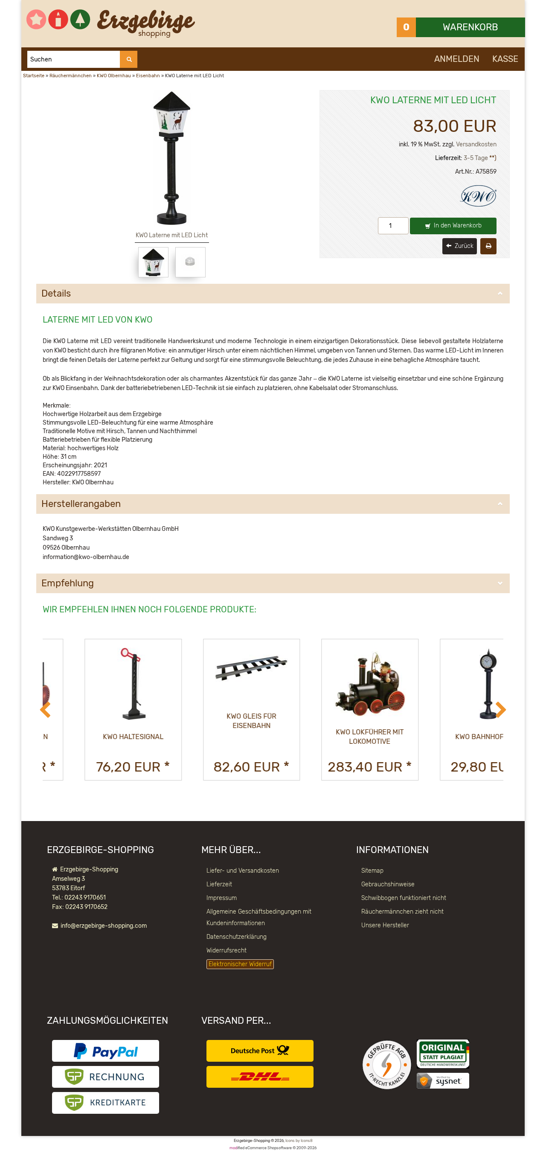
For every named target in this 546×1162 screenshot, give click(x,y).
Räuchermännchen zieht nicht (402, 911)
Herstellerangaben (81, 504)
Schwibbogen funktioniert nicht (403, 898)
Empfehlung (67, 583)
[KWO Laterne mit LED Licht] (153, 262)
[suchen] (128, 59)
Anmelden (456, 59)
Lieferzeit (219, 884)
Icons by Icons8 (299, 1141)
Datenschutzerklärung (236, 937)
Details (56, 293)
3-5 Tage (476, 158)
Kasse (505, 59)
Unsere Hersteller (385, 925)
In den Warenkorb (457, 225)
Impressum (221, 898)
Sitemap (372, 870)
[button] (44, 711)
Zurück (463, 246)
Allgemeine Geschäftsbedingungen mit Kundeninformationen (258, 917)
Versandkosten (476, 144)
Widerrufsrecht (226, 950)
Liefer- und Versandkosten (242, 870)
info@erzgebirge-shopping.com (104, 925)
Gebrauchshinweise (388, 884)
